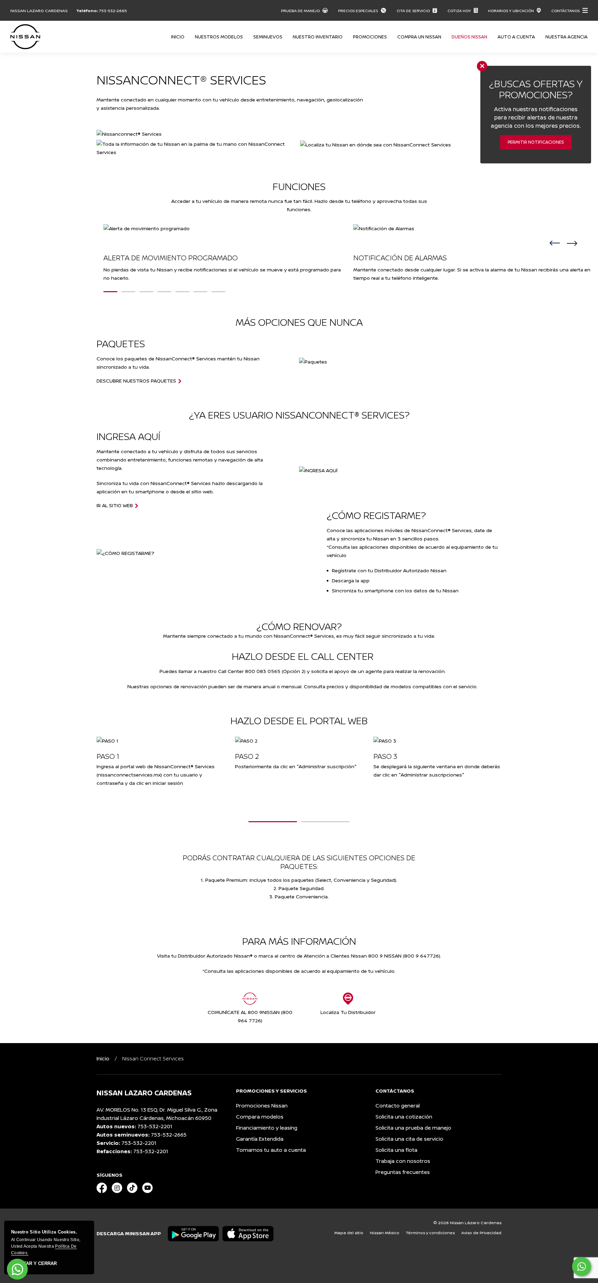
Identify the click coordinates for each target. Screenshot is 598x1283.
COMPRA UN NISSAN (419, 37)
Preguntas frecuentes (402, 1172)
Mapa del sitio (348, 1233)
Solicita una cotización (403, 1116)
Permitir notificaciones (536, 142)
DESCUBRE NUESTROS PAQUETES (136, 380)
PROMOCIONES (370, 37)
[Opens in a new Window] (102, 1188)
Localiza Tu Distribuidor (347, 1012)
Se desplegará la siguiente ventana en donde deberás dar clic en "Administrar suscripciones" (436, 770)
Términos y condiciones (430, 1233)
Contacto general (397, 1105)
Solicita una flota (396, 1150)
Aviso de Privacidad (481, 1233)
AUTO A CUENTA (516, 37)
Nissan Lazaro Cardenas (39, 11)
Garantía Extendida (259, 1138)
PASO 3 (385, 756)
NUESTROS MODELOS (219, 37)
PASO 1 (108, 756)
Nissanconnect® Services (181, 80)
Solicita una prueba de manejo (413, 1127)
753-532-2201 (154, 1126)
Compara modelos (259, 1116)
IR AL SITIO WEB (115, 505)
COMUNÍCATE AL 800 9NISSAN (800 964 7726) (250, 1016)
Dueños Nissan (469, 37)
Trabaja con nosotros (402, 1161)
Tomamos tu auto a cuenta (271, 1150)
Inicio (177, 37)
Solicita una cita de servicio (409, 1138)
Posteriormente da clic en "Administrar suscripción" (295, 766)
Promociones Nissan (262, 1105)
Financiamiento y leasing (266, 1127)
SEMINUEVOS (267, 37)
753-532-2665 (113, 11)
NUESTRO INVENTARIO (318, 37)
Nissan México (384, 1233)
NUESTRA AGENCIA (566, 37)
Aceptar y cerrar (34, 1263)
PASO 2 (247, 756)
